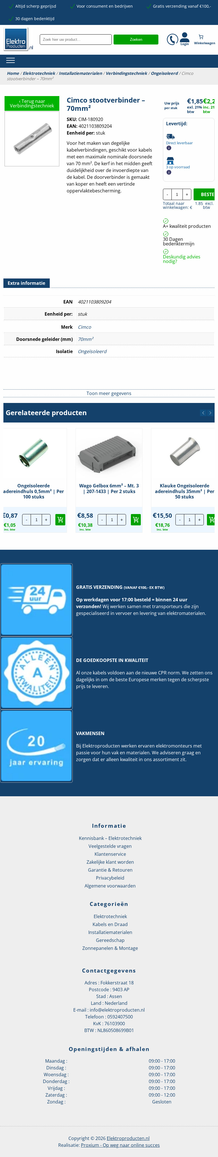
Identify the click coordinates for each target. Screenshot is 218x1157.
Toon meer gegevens (109, 393)
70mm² (85, 339)
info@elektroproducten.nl (117, 1010)
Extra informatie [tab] (26, 283)
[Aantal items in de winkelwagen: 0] (205, 37)
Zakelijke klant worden (110, 862)
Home (13, 73)
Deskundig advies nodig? (181, 259)
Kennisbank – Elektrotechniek (110, 838)
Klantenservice (110, 854)
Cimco (84, 327)
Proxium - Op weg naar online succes (120, 1145)
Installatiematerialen (80, 73)
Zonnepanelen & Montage (110, 948)
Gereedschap (110, 940)
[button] (203, 412)
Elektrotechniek (39, 73)
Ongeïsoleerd (164, 73)
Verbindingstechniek (126, 73)
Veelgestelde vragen (110, 846)
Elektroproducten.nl (128, 1138)
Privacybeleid (110, 878)
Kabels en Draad (110, 924)
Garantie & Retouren (110, 870)
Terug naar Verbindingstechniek (32, 103)
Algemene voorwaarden (110, 886)
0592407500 (120, 1017)
